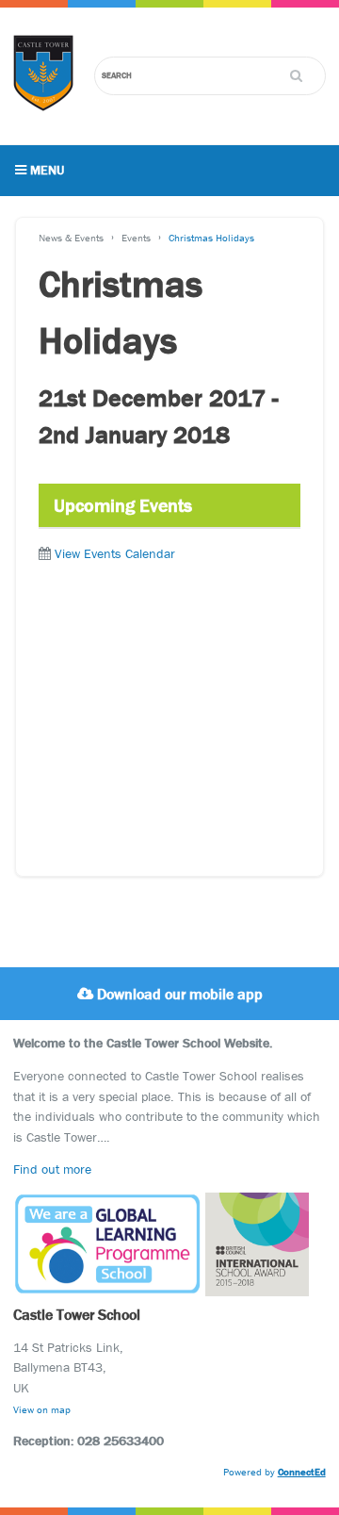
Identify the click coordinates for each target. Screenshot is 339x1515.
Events (136, 237)
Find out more (52, 1169)
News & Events (71, 237)
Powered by (274, 1471)
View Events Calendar (115, 553)
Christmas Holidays (211, 237)
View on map (42, 1409)
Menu (45, 169)
